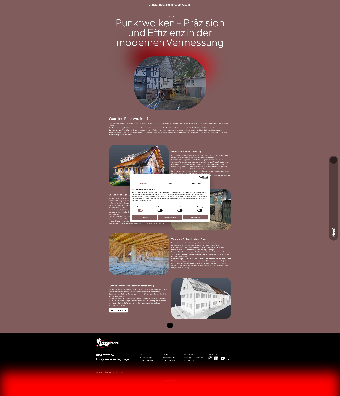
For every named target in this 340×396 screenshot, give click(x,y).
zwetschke (174, 380)
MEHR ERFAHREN (118, 310)
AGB (117, 372)
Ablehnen (145, 217)
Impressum (99, 372)
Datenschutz (109, 372)
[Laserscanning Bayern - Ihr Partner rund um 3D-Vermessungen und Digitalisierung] (170, 5)
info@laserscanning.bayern (113, 359)
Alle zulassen (195, 217)
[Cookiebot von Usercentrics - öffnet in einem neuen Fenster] (200, 177)
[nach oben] (170, 325)
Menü (333, 232)
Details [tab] (170, 183)
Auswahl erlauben (170, 217)
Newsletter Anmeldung (193, 358)
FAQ (122, 372)
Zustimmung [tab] (143, 183)
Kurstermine (189, 360)
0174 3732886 (105, 355)
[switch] (160, 210)
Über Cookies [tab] (196, 183)
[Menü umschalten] (333, 160)
